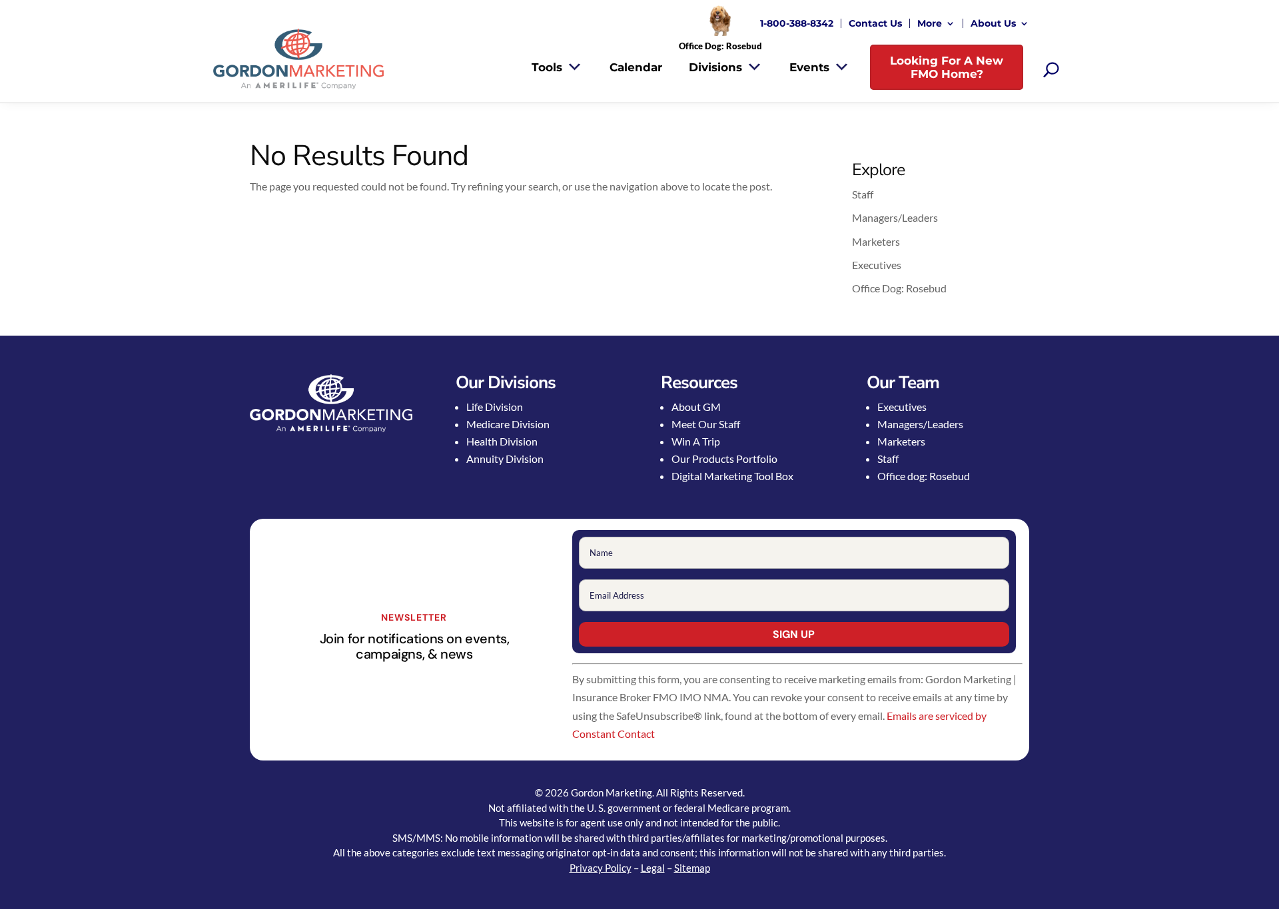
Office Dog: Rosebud (899, 288)
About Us (993, 23)
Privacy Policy (601, 868)
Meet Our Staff (705, 424)
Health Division (502, 441)
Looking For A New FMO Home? (946, 67)
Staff (862, 194)
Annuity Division (505, 458)
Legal (653, 868)
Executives (876, 264)
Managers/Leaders (895, 217)
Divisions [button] (715, 67)
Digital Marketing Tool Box (732, 475)
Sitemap (692, 868)
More (929, 23)
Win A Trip (695, 441)
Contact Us (875, 23)
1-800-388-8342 (796, 23)
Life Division (494, 406)
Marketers (876, 241)
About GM (696, 406)
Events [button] (809, 67)
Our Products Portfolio (724, 458)
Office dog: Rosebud (923, 475)
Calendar (636, 67)
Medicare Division (508, 424)
